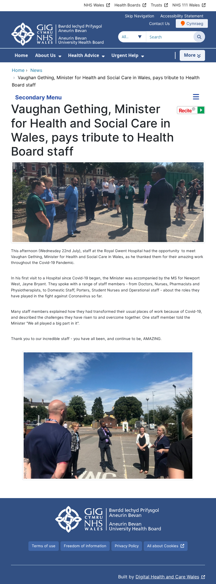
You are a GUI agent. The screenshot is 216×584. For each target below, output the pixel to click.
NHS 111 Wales (186, 5)
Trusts (156, 5)
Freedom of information (85, 546)
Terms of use (43, 546)
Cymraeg (194, 23)
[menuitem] (60, 56)
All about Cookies (162, 546)
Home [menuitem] (21, 55)
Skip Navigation (139, 15)
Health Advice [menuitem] (83, 55)
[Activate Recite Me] (191, 110)
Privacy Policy (127, 546)
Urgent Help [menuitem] (124, 55)
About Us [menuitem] (45, 55)
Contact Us (159, 23)
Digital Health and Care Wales (167, 577)
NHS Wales (94, 5)
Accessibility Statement (181, 15)
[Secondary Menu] (196, 97)
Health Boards (127, 5)
